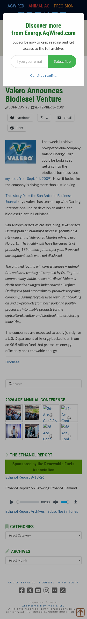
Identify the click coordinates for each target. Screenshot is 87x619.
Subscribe (62, 61)
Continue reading (43, 75)
